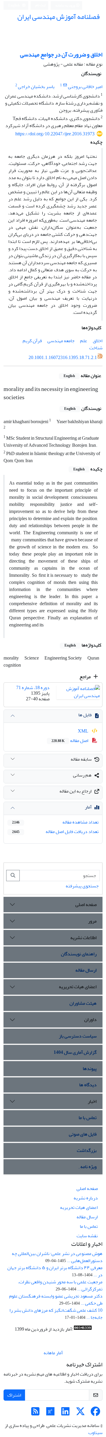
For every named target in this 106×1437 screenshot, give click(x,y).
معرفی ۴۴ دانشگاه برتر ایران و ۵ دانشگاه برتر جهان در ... (54, 1271)
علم (83, 340)
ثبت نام (40, 5)
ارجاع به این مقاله (75, 791)
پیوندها (90, 1068)
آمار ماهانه (53, 1352)
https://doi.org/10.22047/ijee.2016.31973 (55, 133)
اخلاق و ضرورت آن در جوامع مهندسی (61, 54)
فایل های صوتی (83, 1134)
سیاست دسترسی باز (78, 1036)
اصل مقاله (70, 740)
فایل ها (85, 714)
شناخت (95, 347)
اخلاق (97, 340)
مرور (92, 921)
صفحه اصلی (86, 904)
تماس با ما (88, 1117)
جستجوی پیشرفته (82, 885)
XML (83, 731)
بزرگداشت (87, 1150)
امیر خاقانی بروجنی (85, 86)
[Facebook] (95, 1413)
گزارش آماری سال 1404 (75, 1052)
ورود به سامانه (65, 5)
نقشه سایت (87, 1235)
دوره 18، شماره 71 (32, 687)
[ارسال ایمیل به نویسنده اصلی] (65, 85)
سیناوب (95, 1432)
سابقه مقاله (81, 759)
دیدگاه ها (88, 1084)
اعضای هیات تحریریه (78, 986)
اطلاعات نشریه (83, 937)
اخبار (92, 1101)
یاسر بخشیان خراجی (36, 86)
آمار (88, 807)
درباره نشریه (86, 1198)
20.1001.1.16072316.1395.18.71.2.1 (63, 357)
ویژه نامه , (88, 1166)
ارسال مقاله (86, 970)
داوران (90, 1019)
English (14, 5)
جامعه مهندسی (60, 340)
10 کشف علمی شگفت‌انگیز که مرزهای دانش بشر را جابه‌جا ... (55, 1314)
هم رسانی (82, 775)
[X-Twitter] (80, 1413)
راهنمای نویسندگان (79, 953)
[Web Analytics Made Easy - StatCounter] (83, 1329)
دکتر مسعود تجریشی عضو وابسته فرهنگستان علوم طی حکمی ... (55, 1300)
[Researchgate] (50, 1413)
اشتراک (14, 1395)
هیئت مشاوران (83, 1003)
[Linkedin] (65, 1413)
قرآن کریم (32, 340)
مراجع (86, 676)
